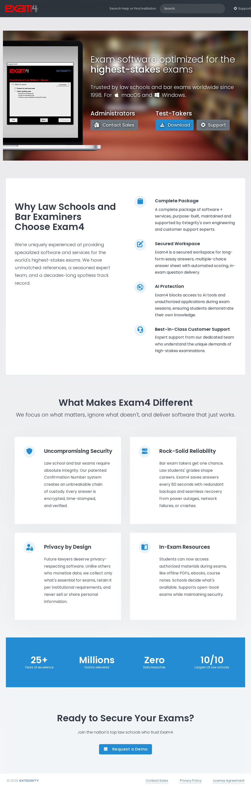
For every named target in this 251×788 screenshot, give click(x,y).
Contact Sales (117, 125)
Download (178, 125)
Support (244, 8)
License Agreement (228, 780)
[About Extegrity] (29, 780)
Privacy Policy (190, 780)
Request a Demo (129, 749)
